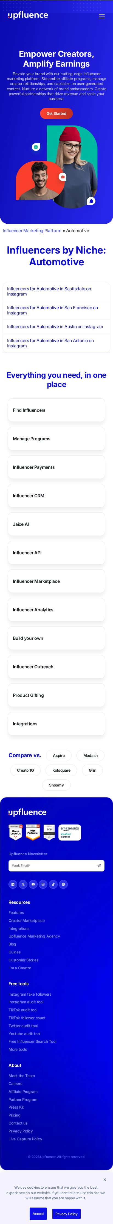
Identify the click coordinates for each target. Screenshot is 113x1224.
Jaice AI (21, 524)
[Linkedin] (13, 884)
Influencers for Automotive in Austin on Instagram (55, 326)
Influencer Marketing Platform (32, 230)
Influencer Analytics (33, 609)
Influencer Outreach (33, 666)
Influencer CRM (28, 495)
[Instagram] (43, 884)
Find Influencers (29, 410)
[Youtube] (33, 884)
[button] (105, 1179)
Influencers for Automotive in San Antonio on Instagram (50, 343)
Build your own (28, 638)
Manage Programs (31, 438)
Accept (38, 1213)
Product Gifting (28, 695)
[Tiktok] (53, 884)
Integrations (25, 723)
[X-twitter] (23, 884)
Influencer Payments (34, 467)
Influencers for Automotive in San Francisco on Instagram (52, 310)
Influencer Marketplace (36, 581)
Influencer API (27, 552)
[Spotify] (63, 884)
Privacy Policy (66, 1214)
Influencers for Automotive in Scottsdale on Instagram (49, 291)
